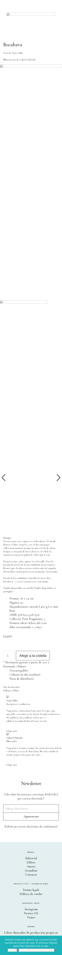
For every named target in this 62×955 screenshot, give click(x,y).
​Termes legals (31, 890)
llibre (16, 690)
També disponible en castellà (18, 588)
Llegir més (11, 730)
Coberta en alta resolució (25, 675)
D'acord (12, 950)
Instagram (31, 909)
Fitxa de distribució (22, 679)
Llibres (31, 862)
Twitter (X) (31, 913)
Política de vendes (31, 894)
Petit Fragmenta (32, 619)
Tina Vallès (17, 53)
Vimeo (31, 917)
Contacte (31, 875)
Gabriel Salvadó (27, 59)
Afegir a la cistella (32, 656)
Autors (31, 866)
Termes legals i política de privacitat (36, 950)
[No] (58, 945)
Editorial (31, 858)
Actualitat (31, 870)
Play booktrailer (11, 687)
